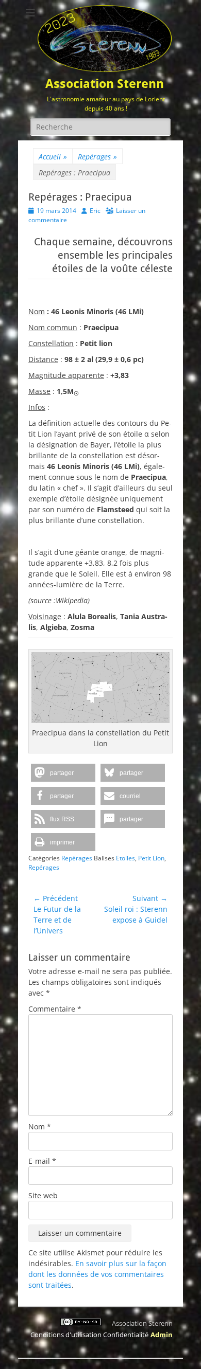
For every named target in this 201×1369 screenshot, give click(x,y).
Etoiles (125, 858)
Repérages (97, 156)
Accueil (53, 156)
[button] (63, 773)
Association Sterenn (104, 84)
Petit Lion (151, 858)
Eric (95, 210)
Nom (39, 1126)
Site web (43, 1195)
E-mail (42, 1161)
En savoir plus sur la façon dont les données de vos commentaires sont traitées (97, 1274)
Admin (161, 1334)
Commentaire (54, 1009)
